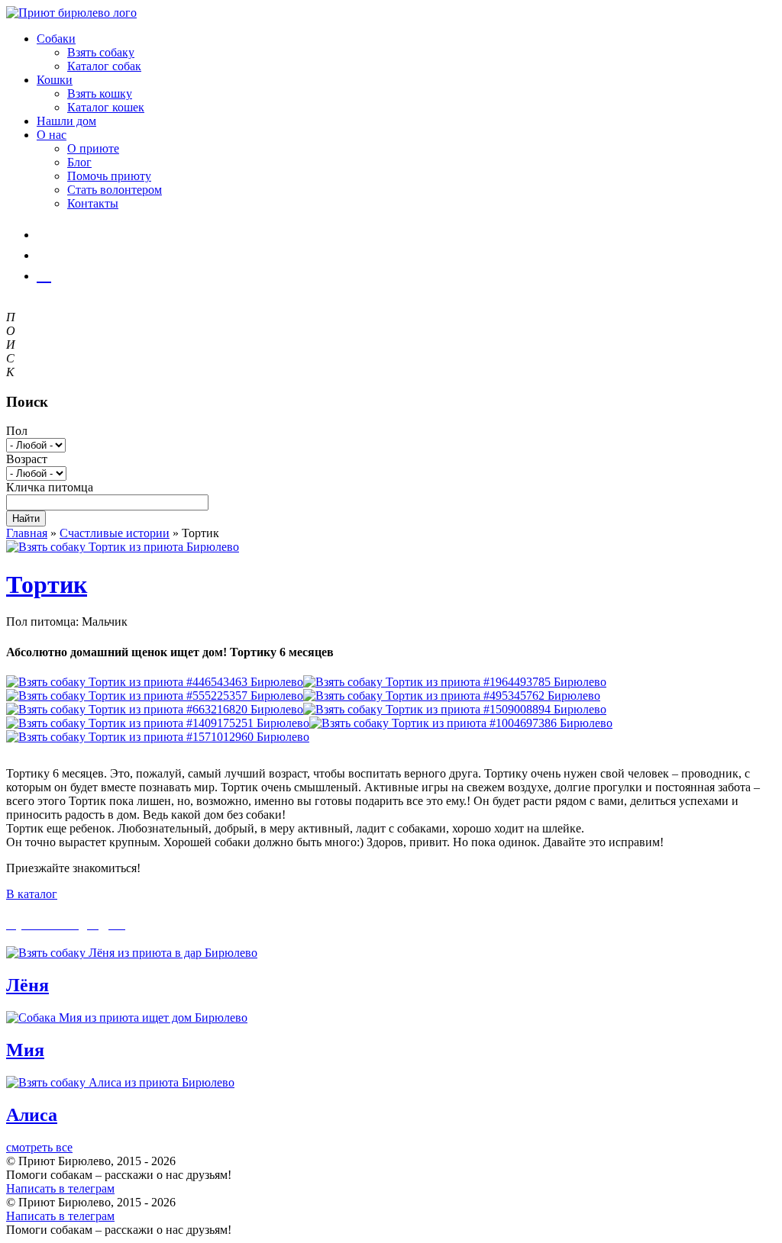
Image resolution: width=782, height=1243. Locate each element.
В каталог (31, 893)
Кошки (55, 79)
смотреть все (39, 1147)
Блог (79, 162)
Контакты (92, 203)
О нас (51, 134)
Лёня (27, 985)
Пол (16, 430)
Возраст (26, 458)
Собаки (56, 38)
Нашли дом (66, 120)
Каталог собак (104, 66)
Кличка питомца (49, 487)
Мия (25, 1050)
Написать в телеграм (60, 1188)
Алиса (31, 1115)
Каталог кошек (105, 107)
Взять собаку (100, 52)
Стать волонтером (114, 189)
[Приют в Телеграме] (44, 274)
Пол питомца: (42, 621)
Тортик (46, 584)
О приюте (93, 148)
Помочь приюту (109, 175)
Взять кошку (99, 93)
